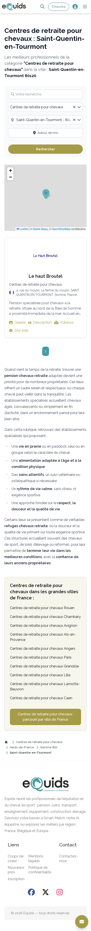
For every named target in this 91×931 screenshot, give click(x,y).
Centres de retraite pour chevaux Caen (41, 698)
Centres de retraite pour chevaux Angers (42, 648)
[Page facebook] (31, 892)
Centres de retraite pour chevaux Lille (40, 675)
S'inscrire (59, 7)
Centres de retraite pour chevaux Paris (41, 657)
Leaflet (23, 229)
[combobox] (45, 107)
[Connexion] (75, 7)
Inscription (16, 879)
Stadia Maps (40, 229)
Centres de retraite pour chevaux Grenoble (44, 666)
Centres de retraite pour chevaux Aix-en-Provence (43, 637)
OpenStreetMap (61, 229)
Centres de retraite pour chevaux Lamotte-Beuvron (45, 686)
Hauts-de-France (22, 747)
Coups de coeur (15, 858)
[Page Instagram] (59, 892)
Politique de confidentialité (39, 869)
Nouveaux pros (16, 869)
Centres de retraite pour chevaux (39, 742)
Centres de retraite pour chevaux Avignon (43, 625)
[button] (84, 6)
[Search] (42, 7)
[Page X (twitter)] (45, 892)
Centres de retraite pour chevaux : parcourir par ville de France (46, 717)
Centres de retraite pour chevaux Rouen (42, 608)
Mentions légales (35, 858)
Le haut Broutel (45, 276)
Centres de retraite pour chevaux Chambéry (45, 617)
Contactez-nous (68, 858)
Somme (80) (48, 747)
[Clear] (74, 107)
